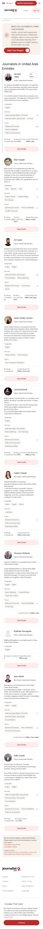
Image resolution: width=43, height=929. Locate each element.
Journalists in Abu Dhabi (12, 844)
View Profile (21, 149)
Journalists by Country (20, 18)
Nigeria (10, 854)
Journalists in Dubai (10, 847)
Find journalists (7, 18)
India (35, 852)
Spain (23, 854)
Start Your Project (15, 50)
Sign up (36, 10)
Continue (21, 923)
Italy (14, 854)
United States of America (11, 852)
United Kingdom (24, 852)
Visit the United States (26, 3)
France (6, 854)
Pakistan (18, 854)
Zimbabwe (28, 854)
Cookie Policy (8, 917)
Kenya (31, 852)
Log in (25, 10)
